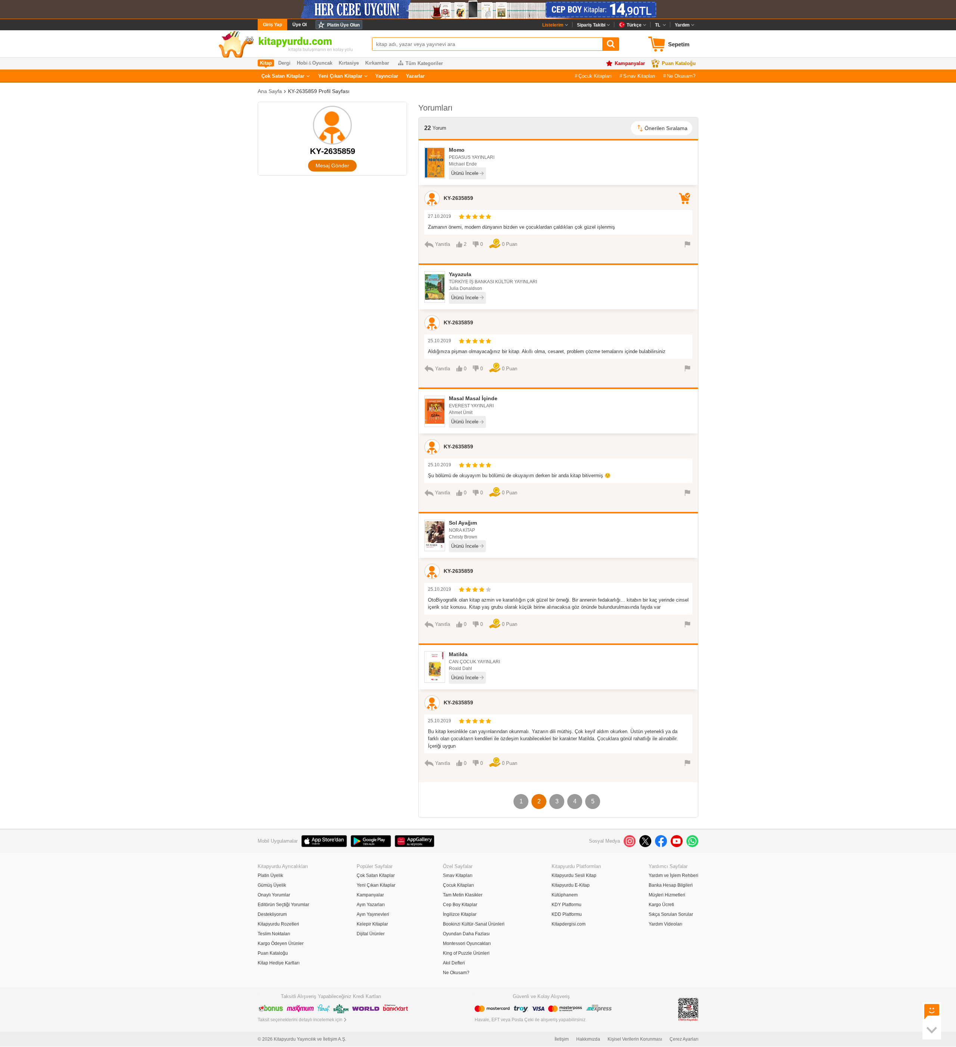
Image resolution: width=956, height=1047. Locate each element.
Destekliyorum (272, 914)
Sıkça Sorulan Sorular (671, 914)
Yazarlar (415, 76)
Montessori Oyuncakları (467, 943)
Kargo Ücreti (661, 904)
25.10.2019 (439, 340)
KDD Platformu (567, 914)
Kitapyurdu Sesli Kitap (574, 875)
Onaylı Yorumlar (274, 895)
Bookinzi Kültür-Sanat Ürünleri (474, 924)
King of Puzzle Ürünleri (466, 953)
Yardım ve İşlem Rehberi (673, 875)
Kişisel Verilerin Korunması (635, 1039)
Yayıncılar (386, 76)
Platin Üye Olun (343, 25)
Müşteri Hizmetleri (667, 895)
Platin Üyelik (270, 875)
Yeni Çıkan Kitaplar (340, 76)
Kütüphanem (565, 895)
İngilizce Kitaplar (460, 914)
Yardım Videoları (665, 924)
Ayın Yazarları (371, 904)
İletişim (562, 1039)
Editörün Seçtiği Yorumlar (283, 904)
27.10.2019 (439, 216)
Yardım (682, 25)
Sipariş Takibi (591, 25)
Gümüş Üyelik (272, 885)
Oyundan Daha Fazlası (466, 933)
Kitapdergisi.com (569, 924)
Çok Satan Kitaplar (282, 76)
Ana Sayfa (270, 91)
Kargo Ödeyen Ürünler (281, 943)
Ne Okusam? (681, 76)
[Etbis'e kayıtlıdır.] (688, 1009)
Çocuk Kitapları (595, 76)
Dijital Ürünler (371, 933)
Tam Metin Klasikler (462, 895)
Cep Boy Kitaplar (460, 904)
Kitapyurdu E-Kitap (571, 885)
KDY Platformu (566, 904)
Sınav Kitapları (639, 76)
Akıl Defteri (454, 963)
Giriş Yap (272, 24)
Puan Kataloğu (679, 63)
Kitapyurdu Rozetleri (278, 924)
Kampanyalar (630, 63)
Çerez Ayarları (684, 1039)
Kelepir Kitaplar (372, 924)
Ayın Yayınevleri (373, 914)
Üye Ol (299, 24)
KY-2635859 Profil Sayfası (319, 91)
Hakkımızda (588, 1039)
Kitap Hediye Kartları (278, 963)
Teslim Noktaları (274, 933)
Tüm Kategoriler (424, 63)
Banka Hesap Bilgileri (671, 885)
